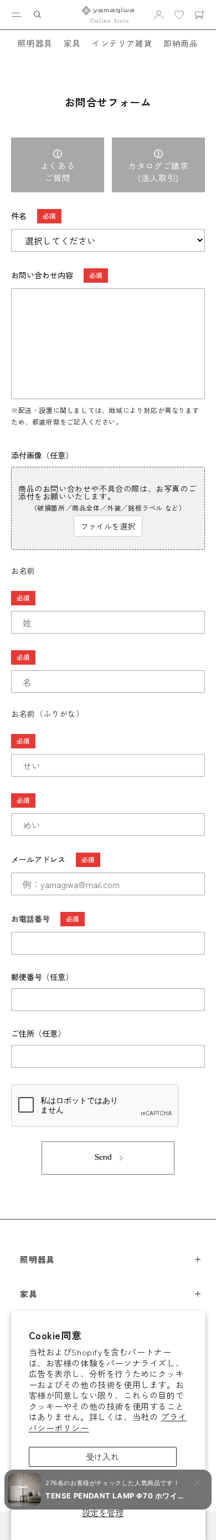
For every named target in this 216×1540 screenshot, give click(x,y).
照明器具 (35, 43)
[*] (108, 598)
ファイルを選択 (108, 526)
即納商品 (180, 43)
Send (103, 1158)
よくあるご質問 (57, 171)
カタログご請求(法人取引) (158, 171)
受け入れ (102, 1456)
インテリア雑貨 (122, 43)
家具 (72, 43)
